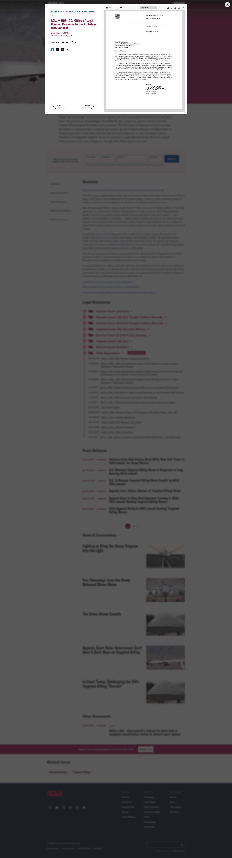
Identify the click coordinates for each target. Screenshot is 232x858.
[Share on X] (57, 50)
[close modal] (227, 4)
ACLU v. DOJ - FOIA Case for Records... (73, 11)
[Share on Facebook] (52, 50)
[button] (62, 50)
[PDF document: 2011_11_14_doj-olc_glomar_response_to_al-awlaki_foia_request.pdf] (144, 59)
